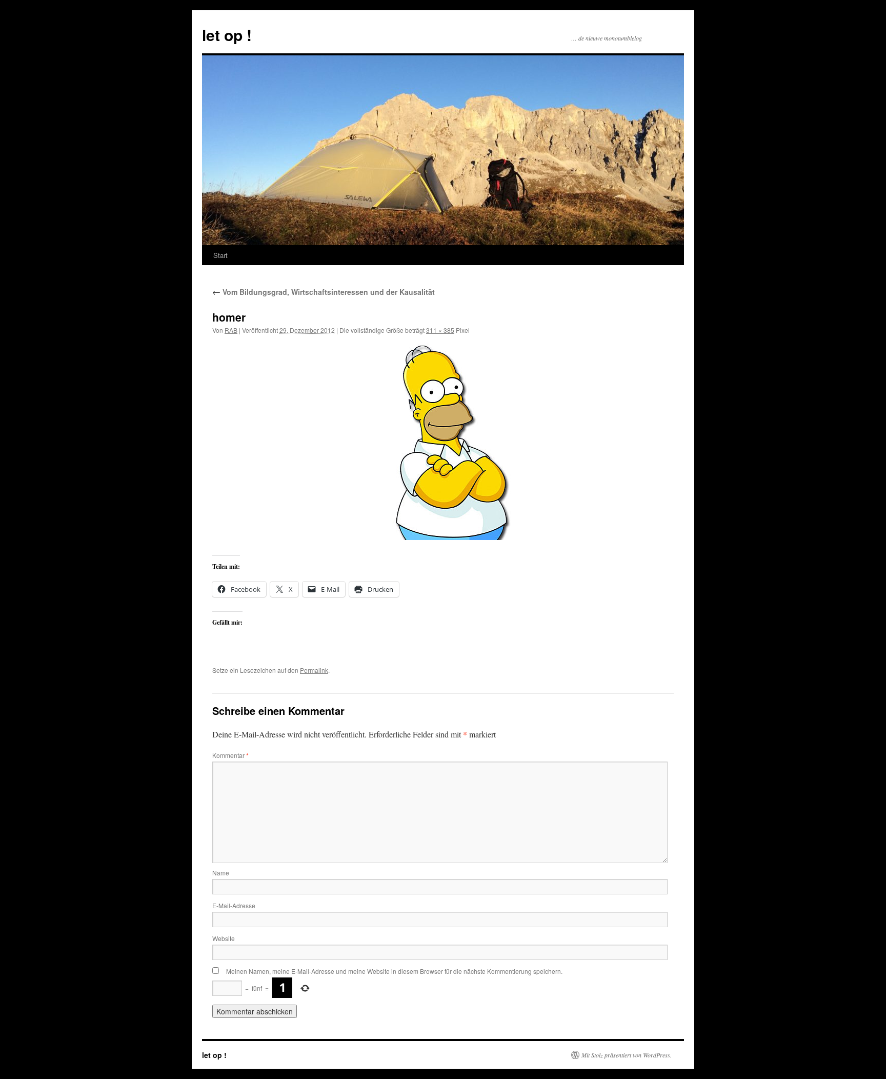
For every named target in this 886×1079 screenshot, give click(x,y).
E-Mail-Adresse (233, 905)
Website (223, 938)
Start (220, 255)
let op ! (227, 35)
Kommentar (230, 755)
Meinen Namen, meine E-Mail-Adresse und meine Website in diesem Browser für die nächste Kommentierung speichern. (394, 971)
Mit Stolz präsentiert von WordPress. (626, 1055)
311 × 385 (440, 330)
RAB (231, 330)
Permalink (314, 670)
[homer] (443, 441)
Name (220, 872)
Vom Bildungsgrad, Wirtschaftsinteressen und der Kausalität (323, 292)
